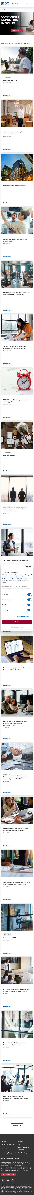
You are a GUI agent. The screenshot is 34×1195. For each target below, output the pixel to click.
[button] (17, 30)
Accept (17, 621)
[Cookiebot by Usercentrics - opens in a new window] (25, 566)
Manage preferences (23, 616)
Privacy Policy (16, 578)
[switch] (29, 599)
